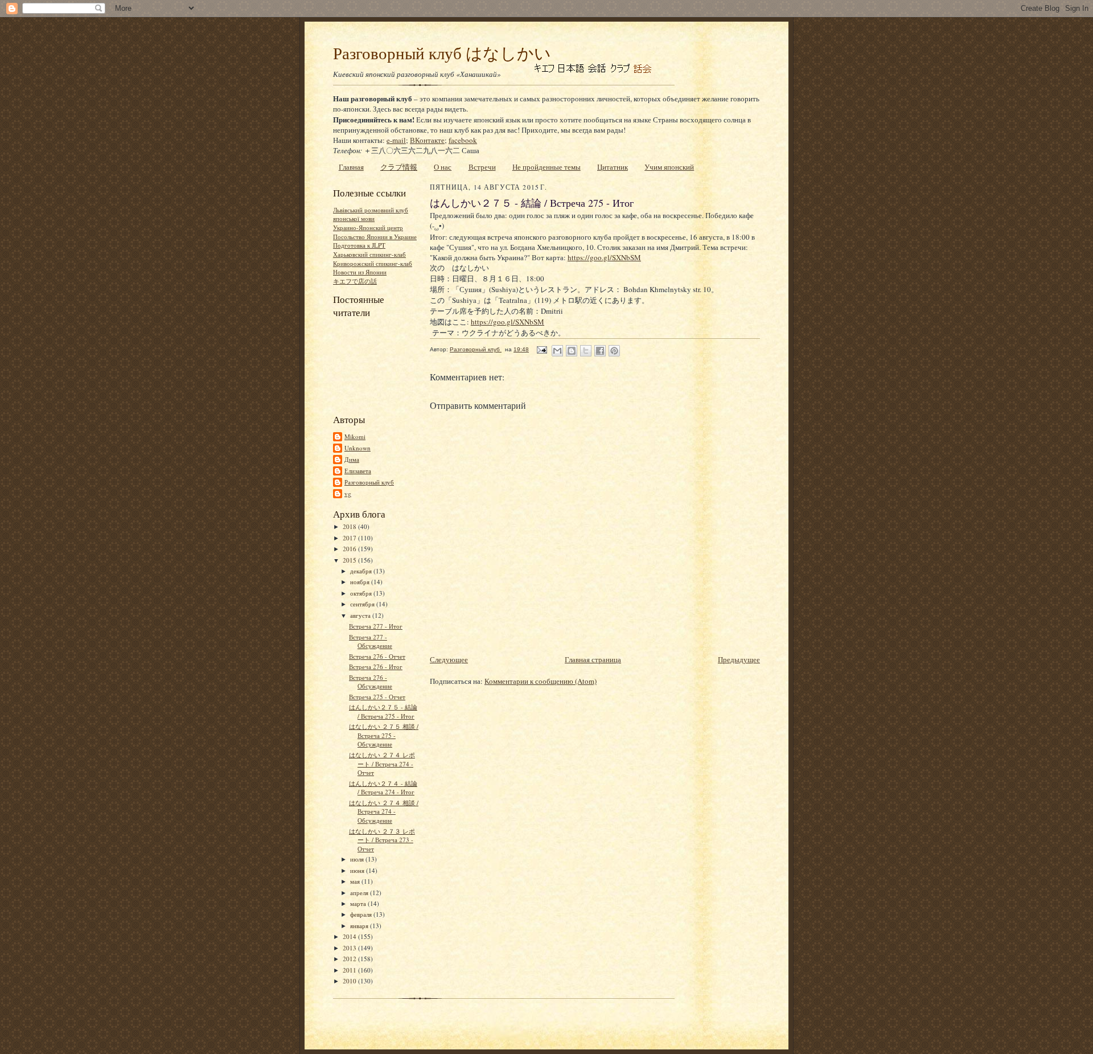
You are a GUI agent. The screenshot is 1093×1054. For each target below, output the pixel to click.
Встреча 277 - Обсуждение (370, 641)
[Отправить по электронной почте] (557, 350)
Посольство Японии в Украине (375, 236)
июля (357, 859)
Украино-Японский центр (368, 227)
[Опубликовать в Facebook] (600, 350)
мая (355, 881)
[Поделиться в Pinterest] (614, 350)
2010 (350, 981)
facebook (463, 140)
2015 (350, 560)
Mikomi (354, 436)
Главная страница (593, 659)
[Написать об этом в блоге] (571, 350)
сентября (363, 604)
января (360, 925)
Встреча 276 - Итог (375, 666)
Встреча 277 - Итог (375, 626)
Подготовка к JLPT (359, 245)
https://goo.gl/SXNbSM (604, 257)
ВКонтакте (427, 140)
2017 (350, 538)
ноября (360, 581)
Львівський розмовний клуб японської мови (370, 214)
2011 (350, 970)
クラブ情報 (398, 167)
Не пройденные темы (546, 167)
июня (358, 870)
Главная (351, 167)
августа (361, 615)
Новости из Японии (360, 272)
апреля (360, 892)
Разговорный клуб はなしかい (442, 53)
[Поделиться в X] (585, 350)
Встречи (482, 167)
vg (347, 493)
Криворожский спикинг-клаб (372, 263)
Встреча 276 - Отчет (377, 656)
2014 (350, 936)
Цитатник (612, 167)
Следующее (449, 659)
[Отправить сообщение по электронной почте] (541, 349)
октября (361, 593)
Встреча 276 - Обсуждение (370, 682)
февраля (361, 914)
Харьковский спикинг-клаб (369, 254)
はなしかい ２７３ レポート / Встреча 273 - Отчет (382, 840)
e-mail (396, 140)
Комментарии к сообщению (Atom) (540, 681)
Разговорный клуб (369, 482)
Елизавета (357, 470)
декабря (361, 571)
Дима (351, 459)
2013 (350, 948)
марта (359, 903)
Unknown (357, 448)
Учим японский (669, 167)
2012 (350, 958)
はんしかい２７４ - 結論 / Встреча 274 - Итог (383, 788)
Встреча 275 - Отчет (377, 696)
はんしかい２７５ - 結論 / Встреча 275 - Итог (383, 711)
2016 (350, 548)
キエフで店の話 (355, 281)
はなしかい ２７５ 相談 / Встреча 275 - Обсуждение (387, 735)
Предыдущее (739, 659)
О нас (442, 167)
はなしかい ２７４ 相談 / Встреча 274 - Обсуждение (387, 811)
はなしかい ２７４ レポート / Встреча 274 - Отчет (382, 763)
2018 (350, 526)
